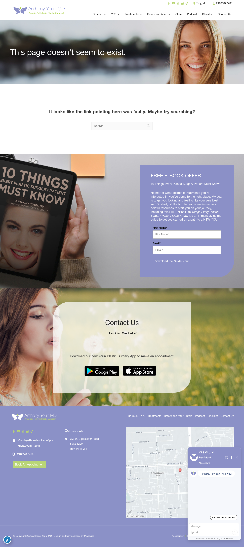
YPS (142, 416)
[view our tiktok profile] (187, 3)
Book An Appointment (29, 464)
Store (189, 416)
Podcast (200, 416)
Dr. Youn (133, 416)
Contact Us (227, 416)
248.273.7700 (224, 3)
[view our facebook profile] (169, 3)
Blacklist (212, 416)
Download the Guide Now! (172, 261)
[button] (104, 14)
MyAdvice (89, 536)
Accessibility (178, 536)
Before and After (173, 416)
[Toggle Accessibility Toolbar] (7, 540)
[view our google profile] (182, 3)
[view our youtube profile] (173, 3)
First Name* (160, 227)
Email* (157, 243)
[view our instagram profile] (178, 3)
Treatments (154, 416)
